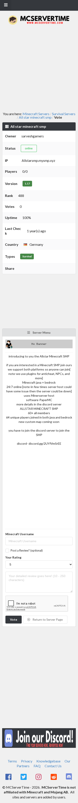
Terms (12, 761)
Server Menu (41, 332)
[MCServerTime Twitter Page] (24, 777)
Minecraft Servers (36, 114)
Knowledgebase (48, 761)
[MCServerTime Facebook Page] (8, 777)
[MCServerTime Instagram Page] (39, 777)
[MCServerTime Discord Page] (69, 777)
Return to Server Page (47, 619)
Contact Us (53, 766)
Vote (13, 619)
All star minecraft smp (35, 117)
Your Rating (13, 557)
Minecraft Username (19, 534)
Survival (27, 256)
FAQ (37, 766)
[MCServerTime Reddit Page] (54, 777)
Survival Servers (63, 114)
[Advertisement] (39, 68)
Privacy (26, 761)
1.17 (27, 183)
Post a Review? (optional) (27, 550)
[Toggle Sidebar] (5, 5)
